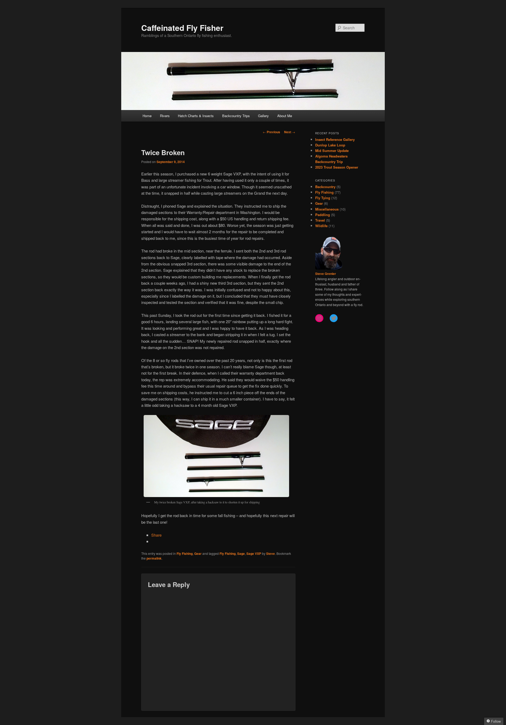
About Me (284, 115)
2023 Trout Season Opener (336, 167)
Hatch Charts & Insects (196, 115)
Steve (270, 553)
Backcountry (325, 186)
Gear (198, 553)
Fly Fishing (185, 553)
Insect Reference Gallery (335, 139)
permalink (154, 558)
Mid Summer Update (332, 150)
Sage (241, 553)
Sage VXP (253, 553)
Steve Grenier (325, 273)
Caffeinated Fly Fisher (182, 27)
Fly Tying (322, 197)
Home (147, 115)
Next (289, 132)
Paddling (322, 214)
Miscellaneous (327, 209)
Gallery (263, 115)
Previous (271, 132)
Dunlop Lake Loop (330, 144)
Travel (320, 220)
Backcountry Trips (236, 115)
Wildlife (321, 225)
